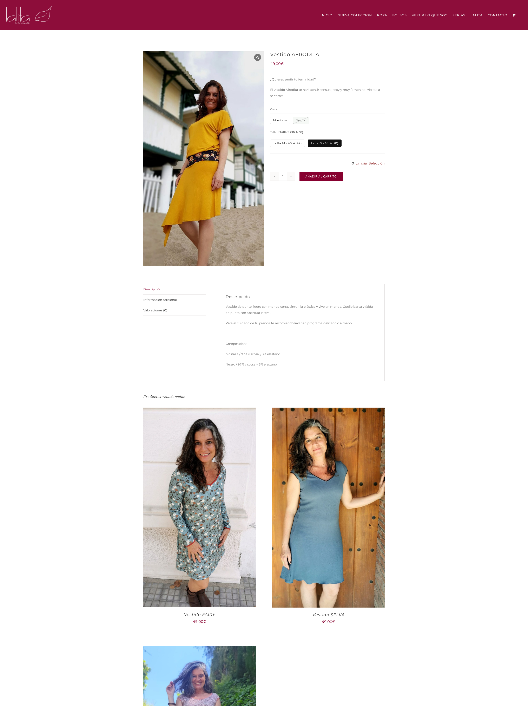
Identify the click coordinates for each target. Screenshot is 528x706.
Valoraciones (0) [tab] (155, 310)
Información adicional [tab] (160, 300)
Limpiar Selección (370, 163)
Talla (273, 132)
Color (273, 109)
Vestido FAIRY (199, 614)
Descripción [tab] (152, 289)
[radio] (280, 120)
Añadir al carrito (321, 176)
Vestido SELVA (328, 614)
